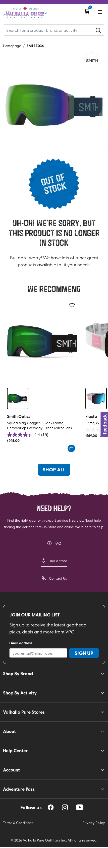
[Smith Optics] (92, 61)
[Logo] (25, 12)
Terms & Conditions (18, 822)
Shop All (54, 469)
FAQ (58, 543)
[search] (98, 30)
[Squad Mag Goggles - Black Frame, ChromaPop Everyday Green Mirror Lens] (42, 342)
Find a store (57, 560)
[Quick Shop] (71, 448)
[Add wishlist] (72, 305)
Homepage (12, 45)
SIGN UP (84, 652)
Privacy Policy (93, 822)
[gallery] (54, 105)
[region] (51, 807)
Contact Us (58, 578)
